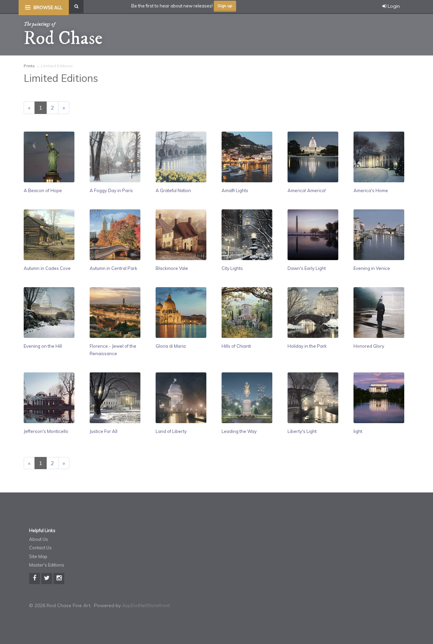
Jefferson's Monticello (46, 431)
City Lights (232, 268)
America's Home (371, 190)
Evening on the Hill (43, 346)
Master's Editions (46, 565)
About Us (38, 539)
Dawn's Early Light (307, 268)
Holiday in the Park (307, 346)
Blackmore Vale (172, 268)
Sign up (225, 5)
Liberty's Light (302, 431)
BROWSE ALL (47, 7)
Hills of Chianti (236, 346)
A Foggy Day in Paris (111, 190)
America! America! (307, 190)
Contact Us (40, 547)
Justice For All (103, 431)
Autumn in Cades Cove (47, 268)
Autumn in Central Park (113, 268)
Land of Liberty (171, 431)
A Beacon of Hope (43, 190)
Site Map (38, 556)
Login (393, 6)
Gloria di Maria (171, 346)
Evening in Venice (372, 268)
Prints (29, 65)
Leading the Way (239, 431)
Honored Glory (369, 346)
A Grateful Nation (173, 190)
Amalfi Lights (235, 190)
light (358, 431)
